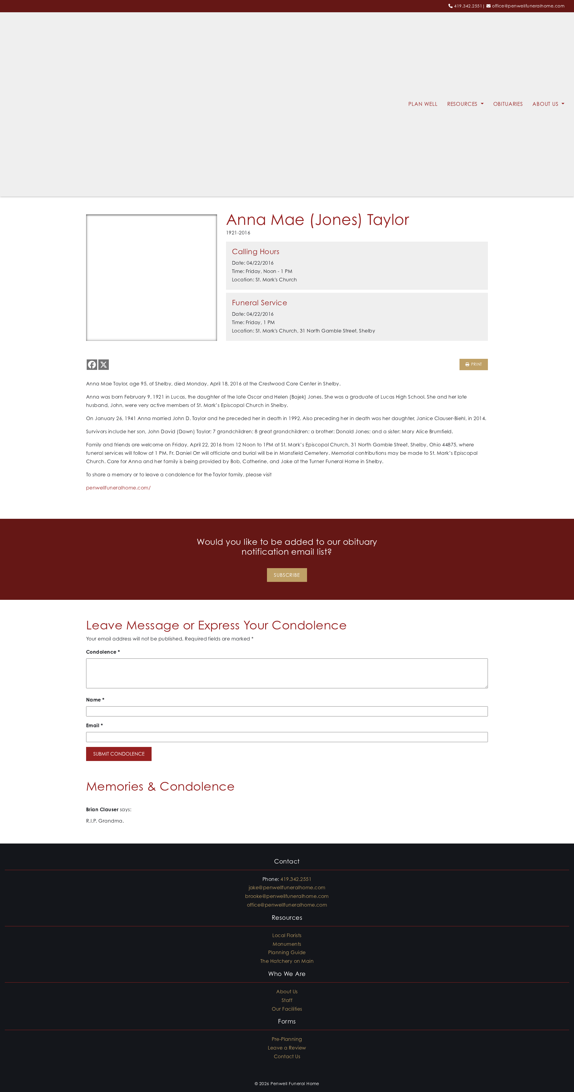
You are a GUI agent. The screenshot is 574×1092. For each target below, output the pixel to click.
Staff (287, 1000)
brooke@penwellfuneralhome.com (287, 896)
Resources (463, 104)
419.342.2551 (468, 5)
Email (94, 725)
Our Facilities (287, 1009)
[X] (103, 364)
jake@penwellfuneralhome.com (287, 887)
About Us (546, 104)
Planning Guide (287, 952)
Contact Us (287, 1056)
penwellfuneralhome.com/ (118, 488)
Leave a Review (287, 1048)
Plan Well (423, 104)
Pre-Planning (287, 1039)
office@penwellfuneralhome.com (528, 5)
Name (95, 700)
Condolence (103, 652)
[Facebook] (92, 364)
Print (476, 364)
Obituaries (508, 104)
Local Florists (287, 935)
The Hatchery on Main (287, 961)
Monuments (287, 944)
